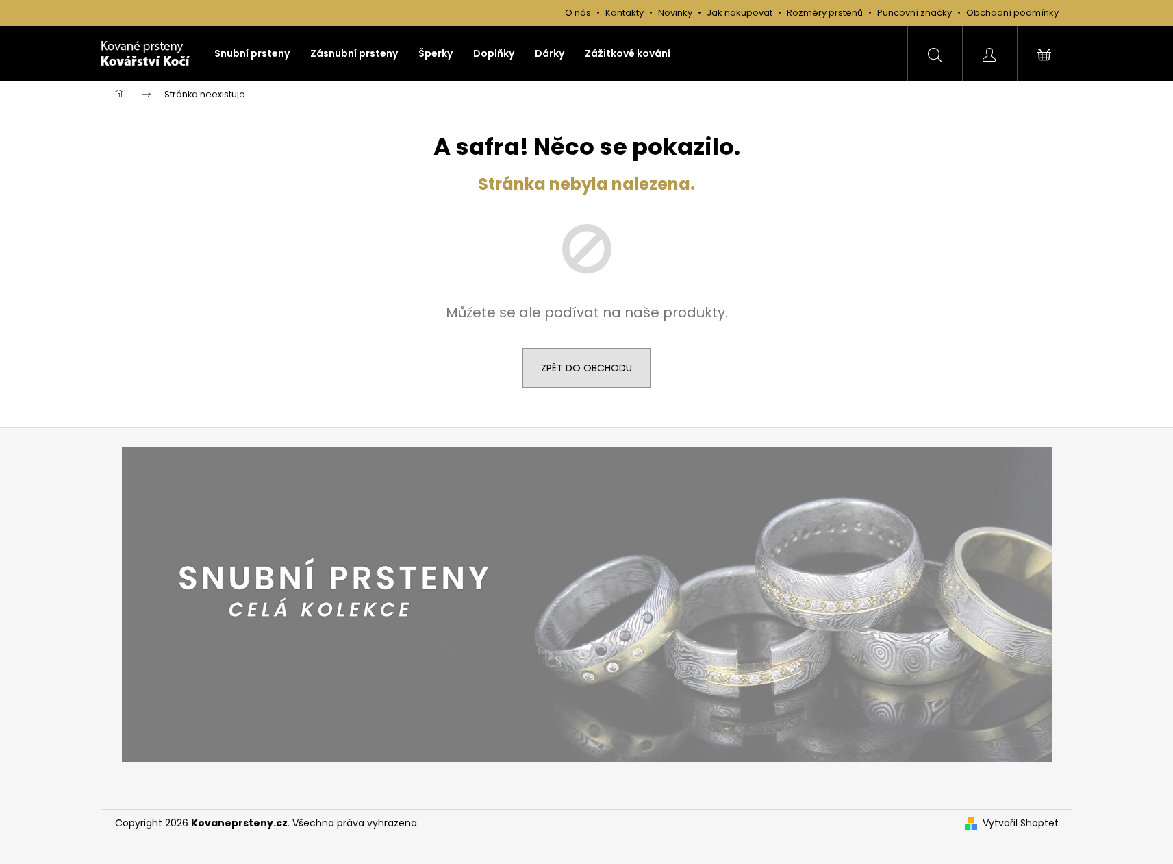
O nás (578, 12)
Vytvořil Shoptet (1021, 823)
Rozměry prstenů (825, 12)
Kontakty (624, 12)
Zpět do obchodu (586, 368)
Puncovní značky (914, 12)
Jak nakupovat (740, 12)
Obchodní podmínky (1012, 12)
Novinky (675, 12)
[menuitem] (252, 53)
